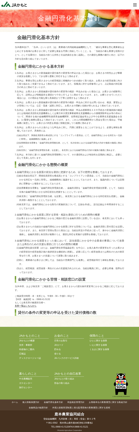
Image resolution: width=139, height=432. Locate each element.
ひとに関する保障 (98, 340)
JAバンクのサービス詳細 (66, 358)
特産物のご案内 (26, 349)
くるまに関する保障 (99, 349)
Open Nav (135, 5)
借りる (57, 354)
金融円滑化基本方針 (53, 402)
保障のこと (97, 335)
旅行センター (25, 387)
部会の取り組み (62, 383)
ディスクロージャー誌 (30, 358)
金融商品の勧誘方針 (38, 407)
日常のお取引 (60, 340)
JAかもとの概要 (27, 340)
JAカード (58, 345)
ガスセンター (25, 383)
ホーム (15, 402)
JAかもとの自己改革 (67, 373)
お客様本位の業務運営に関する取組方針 (108, 402)
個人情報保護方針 (31, 402)
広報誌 (22, 354)
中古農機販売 (25, 379)
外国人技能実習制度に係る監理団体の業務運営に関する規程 (81, 407)
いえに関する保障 (98, 345)
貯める (57, 349)
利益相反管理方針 (76, 402)
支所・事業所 (25, 345)
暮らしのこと (28, 373)
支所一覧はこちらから (26, 306)
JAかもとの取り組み (64, 379)
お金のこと (61, 335)
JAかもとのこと (29, 335)
